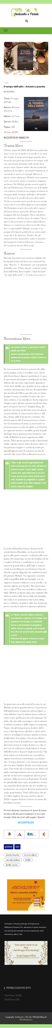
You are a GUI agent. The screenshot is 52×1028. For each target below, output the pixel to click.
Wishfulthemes (26, 1019)
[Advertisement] (26, 305)
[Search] (26, 20)
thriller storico (12, 865)
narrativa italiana (13, 860)
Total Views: (10, 995)
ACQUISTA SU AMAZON (16, 137)
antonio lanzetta (12, 855)
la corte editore (30, 855)
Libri (6, 83)
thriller (28, 860)
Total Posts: (9, 999)
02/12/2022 (9, 92)
